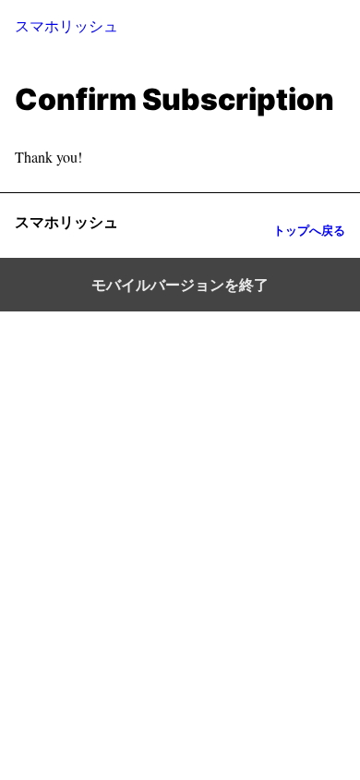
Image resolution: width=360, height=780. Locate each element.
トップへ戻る (309, 231)
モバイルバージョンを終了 (180, 284)
